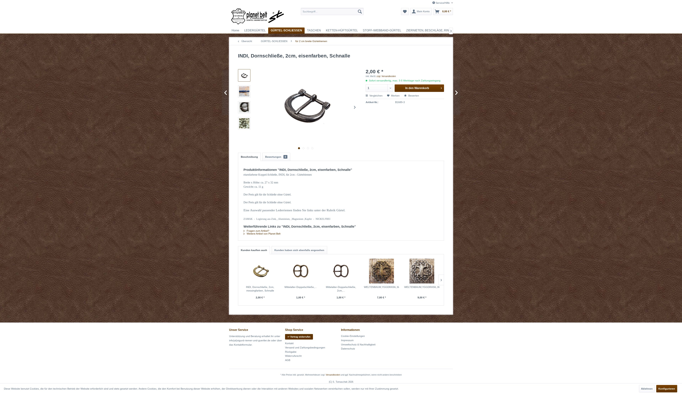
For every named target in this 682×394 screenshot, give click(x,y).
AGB (287, 360)
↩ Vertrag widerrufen (299, 336)
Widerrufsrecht (293, 355)
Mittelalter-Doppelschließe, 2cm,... (341, 289)
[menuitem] (332, 11)
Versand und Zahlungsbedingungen (305, 347)
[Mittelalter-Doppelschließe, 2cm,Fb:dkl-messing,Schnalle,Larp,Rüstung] (300, 271)
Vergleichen (376, 95)
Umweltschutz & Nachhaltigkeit (358, 344)
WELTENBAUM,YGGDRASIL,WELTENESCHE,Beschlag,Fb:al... (381, 287)
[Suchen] (360, 11)
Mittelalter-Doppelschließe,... (301, 287)
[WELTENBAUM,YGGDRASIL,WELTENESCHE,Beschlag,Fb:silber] (421, 271)
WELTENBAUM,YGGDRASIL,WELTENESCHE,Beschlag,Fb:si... (421, 287)
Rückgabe (290, 351)
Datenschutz (348, 348)
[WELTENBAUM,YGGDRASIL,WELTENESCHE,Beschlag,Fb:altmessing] (381, 271)
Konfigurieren (666, 388)
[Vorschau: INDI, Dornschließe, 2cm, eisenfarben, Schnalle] (244, 75)
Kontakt (289, 343)
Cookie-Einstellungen (353, 336)
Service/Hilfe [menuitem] (442, 2)
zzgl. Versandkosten (386, 76)
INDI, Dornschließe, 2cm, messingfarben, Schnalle (260, 289)
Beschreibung (249, 156)
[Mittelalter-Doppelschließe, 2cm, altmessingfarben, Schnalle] (341, 271)
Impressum (347, 340)
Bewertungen (275, 156)
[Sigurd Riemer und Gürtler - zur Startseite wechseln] (258, 17)
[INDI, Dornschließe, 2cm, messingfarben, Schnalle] (260, 271)
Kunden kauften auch (254, 250)
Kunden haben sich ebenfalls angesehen (299, 250)
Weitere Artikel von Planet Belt (263, 233)
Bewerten (413, 95)
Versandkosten (333, 375)
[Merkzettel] (405, 11)
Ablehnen (647, 388)
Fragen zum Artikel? (257, 230)
